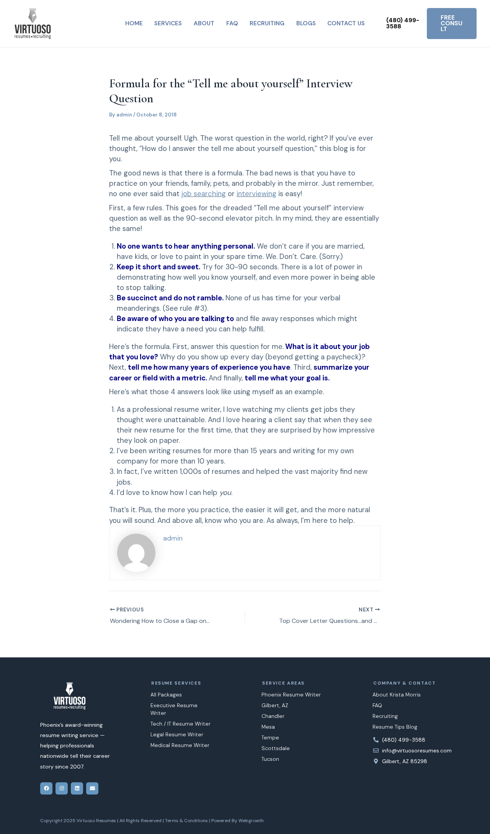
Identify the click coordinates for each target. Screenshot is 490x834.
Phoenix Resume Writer (291, 694)
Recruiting (385, 716)
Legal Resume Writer (176, 734)
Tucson (270, 758)
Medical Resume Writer (179, 745)
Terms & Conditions (186, 821)
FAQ (377, 705)
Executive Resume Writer (174, 709)
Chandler (272, 716)
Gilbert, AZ (274, 705)
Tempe (270, 737)
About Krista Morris (396, 694)
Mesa (268, 726)
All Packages (166, 694)
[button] (403, 23)
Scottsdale (275, 748)
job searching (203, 193)
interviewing (256, 193)
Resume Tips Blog (394, 726)
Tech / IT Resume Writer (180, 723)
